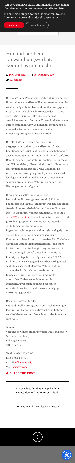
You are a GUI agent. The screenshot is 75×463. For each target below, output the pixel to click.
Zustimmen (14, 25)
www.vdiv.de (20, 367)
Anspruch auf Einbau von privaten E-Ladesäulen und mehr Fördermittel (38, 390)
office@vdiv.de (23, 362)
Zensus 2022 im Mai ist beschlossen (38, 406)
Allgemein (16, 79)
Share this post (22, 373)
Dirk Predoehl (17, 74)
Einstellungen (20, 14)
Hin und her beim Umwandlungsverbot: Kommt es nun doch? (29, 60)
